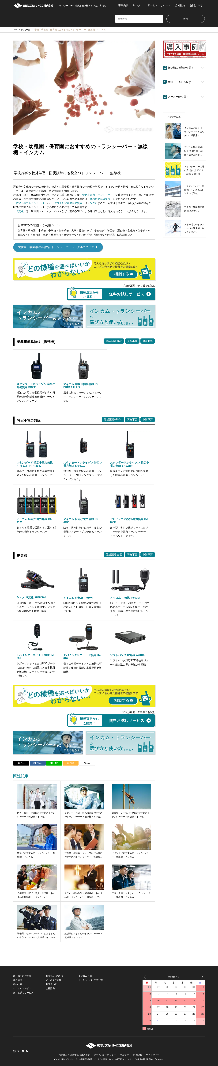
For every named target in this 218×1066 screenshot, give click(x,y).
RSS (27, 1051)
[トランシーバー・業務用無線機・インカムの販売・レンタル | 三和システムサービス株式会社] (33, 5)
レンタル (138, 5)
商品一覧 (17, 984)
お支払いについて (55, 976)
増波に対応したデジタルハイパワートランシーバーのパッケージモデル (82, 396)
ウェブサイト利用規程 (131, 1055)
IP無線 (19, 211)
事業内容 (123, 5)
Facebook (23, 1051)
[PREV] (146, 977)
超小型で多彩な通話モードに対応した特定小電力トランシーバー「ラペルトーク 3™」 (129, 531)
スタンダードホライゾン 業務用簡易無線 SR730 (36, 386)
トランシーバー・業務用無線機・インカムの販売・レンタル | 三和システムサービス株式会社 (105, 1059)
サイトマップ (152, 1055)
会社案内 (180, 5)
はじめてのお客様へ (23, 976)
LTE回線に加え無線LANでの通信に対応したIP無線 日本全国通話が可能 (82, 607)
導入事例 (17, 980)
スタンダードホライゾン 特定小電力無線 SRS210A (129, 464)
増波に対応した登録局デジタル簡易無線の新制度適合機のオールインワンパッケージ (36, 396)
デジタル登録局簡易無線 (68, 203)
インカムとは (85, 976)
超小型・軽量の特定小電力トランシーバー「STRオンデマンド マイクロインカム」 (82, 475)
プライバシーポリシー (105, 1055)
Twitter (18, 1051)
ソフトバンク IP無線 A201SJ (127, 655)
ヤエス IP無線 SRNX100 (31, 597)
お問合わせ (196, 5)
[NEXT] (202, 977)
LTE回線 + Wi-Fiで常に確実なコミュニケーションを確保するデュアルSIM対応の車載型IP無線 (36, 607)
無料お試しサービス (23, 992)
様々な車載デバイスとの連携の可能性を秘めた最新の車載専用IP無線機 (82, 667)
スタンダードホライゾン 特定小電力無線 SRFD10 (82, 464)
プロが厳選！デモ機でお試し (138, 285)
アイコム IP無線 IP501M (125, 597)
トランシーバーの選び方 (90, 980)
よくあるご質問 (53, 980)
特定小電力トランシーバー (97, 194)
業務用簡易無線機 (100, 199)
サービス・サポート (159, 5)
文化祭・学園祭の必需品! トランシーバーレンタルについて (58, 247)
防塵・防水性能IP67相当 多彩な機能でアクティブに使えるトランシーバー (82, 531)
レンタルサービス (22, 988)
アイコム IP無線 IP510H (78, 597)
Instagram (14, 1051)
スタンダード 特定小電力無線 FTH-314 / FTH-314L (35, 464)
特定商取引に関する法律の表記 (74, 1055)
